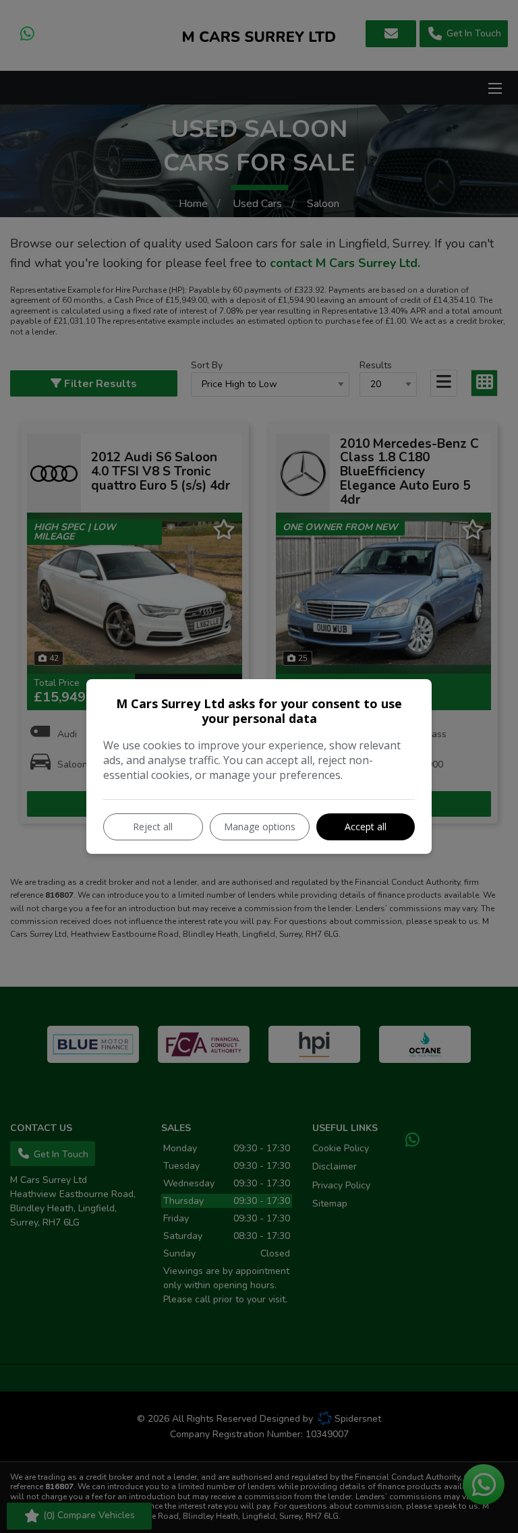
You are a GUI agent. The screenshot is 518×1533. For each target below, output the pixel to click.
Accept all (365, 826)
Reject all (153, 826)
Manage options (259, 826)
